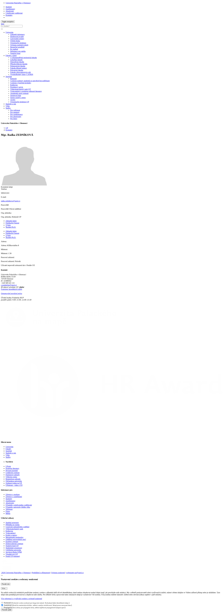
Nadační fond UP (12, 546)
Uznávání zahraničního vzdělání (17, 527)
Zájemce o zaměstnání (14, 497)
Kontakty (9, 15)
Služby (8, 457)
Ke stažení (14, 49)
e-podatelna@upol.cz (9, 285)
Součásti (9, 451)
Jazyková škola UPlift (14, 552)
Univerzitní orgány (17, 39)
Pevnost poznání (12, 471)
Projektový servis (16, 87)
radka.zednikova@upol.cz (10, 201)
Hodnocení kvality (17, 37)
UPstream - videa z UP (14, 485)
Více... (4, 588)
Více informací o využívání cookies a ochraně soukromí (21, 599)
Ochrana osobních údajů (19, 45)
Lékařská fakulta (16, 60)
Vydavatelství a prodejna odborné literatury (26, 91)
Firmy (8, 511)
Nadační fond (15, 53)
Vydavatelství (11, 533)
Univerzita (9, 447)
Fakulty (8, 449)
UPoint (8, 466)
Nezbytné (7, 603)
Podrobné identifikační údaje (11, 289)
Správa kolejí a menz (18, 98)
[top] (2, 575)
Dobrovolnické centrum (14, 544)
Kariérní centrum (12, 542)
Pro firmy (13, 119)
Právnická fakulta (16, 70)
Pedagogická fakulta (17, 66)
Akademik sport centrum (19, 93)
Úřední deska (15, 41)
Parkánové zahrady (13, 475)
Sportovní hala (15, 95)
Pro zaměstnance (16, 114)
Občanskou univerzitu (14, 481)
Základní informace (17, 34)
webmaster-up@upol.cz (75, 573)
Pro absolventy (15, 117)
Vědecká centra (11, 477)
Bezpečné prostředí (17, 47)
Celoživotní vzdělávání (14, 13)
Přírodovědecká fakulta (18, 64)
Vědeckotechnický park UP (20, 89)
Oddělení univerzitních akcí (16, 539)
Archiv (12, 100)
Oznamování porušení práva (11, 293)
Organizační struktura (18, 43)
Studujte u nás (11, 104)
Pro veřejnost (15, 110)
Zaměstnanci (10, 9)
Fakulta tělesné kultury (18, 68)
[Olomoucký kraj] (9, 564)
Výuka (8, 225)
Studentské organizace (14, 548)
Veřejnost (9, 509)
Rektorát (13, 79)
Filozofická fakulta (17, 62)
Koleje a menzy (11, 535)
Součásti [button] (9, 77)
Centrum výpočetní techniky (20, 83)
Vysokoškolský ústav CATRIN (21, 74)
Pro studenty (14, 112)
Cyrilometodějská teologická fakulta (23, 58)
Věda (8, 106)
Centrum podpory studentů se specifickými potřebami (30, 81)
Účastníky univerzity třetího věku (18, 507)
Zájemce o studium (13, 495)
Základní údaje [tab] (11, 221)
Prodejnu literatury (12, 468)
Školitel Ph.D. (11, 227)
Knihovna (14, 85)
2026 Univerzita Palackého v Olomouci (16, 573)
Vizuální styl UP (12, 554)
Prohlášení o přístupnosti (41, 573)
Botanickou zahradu (13, 479)
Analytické (8, 605)
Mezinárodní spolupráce (14, 537)
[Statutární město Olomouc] (6, 571)
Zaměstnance (10, 501)
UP (7, 128)
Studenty (9, 499)
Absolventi (10, 11)
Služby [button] (8, 108)
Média (8, 513)
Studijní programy (12, 523)
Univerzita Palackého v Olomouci (18, 3)
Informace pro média (18, 51)
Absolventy (10, 503)
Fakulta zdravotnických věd (20, 72)
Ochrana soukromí (58, 573)
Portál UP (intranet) (13, 556)
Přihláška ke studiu (12, 525)
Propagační (8, 607)
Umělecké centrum (12, 473)
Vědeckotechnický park (14, 529)
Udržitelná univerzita (13, 550)
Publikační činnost (12, 223)
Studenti (9, 7)
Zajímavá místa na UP (14, 483)
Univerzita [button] (9, 32)
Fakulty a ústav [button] (11, 55)
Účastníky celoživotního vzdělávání (19, 505)
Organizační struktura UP (19, 102)
